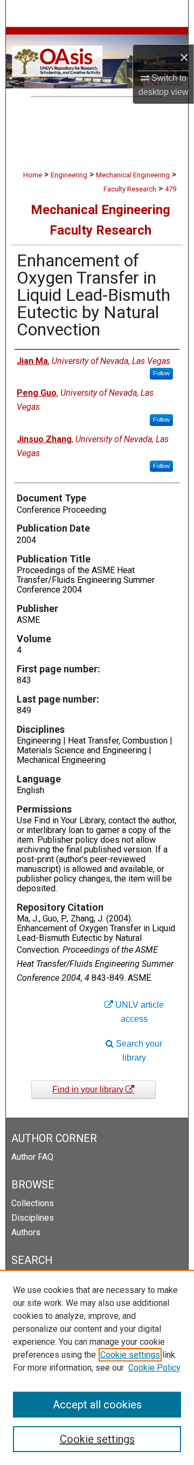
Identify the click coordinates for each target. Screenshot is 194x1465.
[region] (97, 1367)
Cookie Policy (154, 1368)
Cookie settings (130, 1355)
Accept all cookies (97, 1404)
